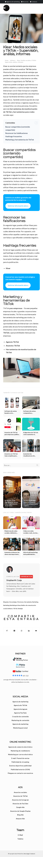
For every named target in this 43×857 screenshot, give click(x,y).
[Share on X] (14, 630)
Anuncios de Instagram (20, 800)
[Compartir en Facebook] (7, 630)
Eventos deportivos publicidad (20, 766)
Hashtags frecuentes (13, 136)
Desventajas (13, 602)
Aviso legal (26, 853)
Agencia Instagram (20, 709)
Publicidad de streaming (20, 762)
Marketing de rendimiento (20, 751)
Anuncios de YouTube (20, 804)
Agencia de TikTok (20, 705)
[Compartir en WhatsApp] (21, 630)
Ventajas (20, 608)
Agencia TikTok (12, 342)
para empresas (15, 308)
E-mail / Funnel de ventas (20, 758)
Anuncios (25, 1)
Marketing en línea (15, 605)
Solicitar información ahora (18, 206)
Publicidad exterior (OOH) (20, 769)
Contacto (34, 1)
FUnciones (20, 602)
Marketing (35, 602)
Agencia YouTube (20, 713)
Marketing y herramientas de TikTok (19, 140)
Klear (8, 268)
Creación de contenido (20, 716)
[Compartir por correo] (36, 630)
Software (12, 60)
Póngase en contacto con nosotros (20, 773)
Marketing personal (20, 728)
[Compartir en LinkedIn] (28, 630)
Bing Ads (20, 815)
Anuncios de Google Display (20, 811)
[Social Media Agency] (12, 8)
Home (6, 60)
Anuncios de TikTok (20, 796)
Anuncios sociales (20, 792)
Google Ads (20, 807)
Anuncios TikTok (13, 345)
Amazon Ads (20, 819)
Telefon (20, 839)
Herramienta (28, 602)
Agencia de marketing (13, 1)
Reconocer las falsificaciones (16, 133)
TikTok (29, 69)
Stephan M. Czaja (14, 580)
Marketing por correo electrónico (20, 754)
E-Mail (20, 835)
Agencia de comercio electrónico (20, 747)
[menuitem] (12, 1)
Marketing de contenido (20, 720)
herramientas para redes (24, 112)
